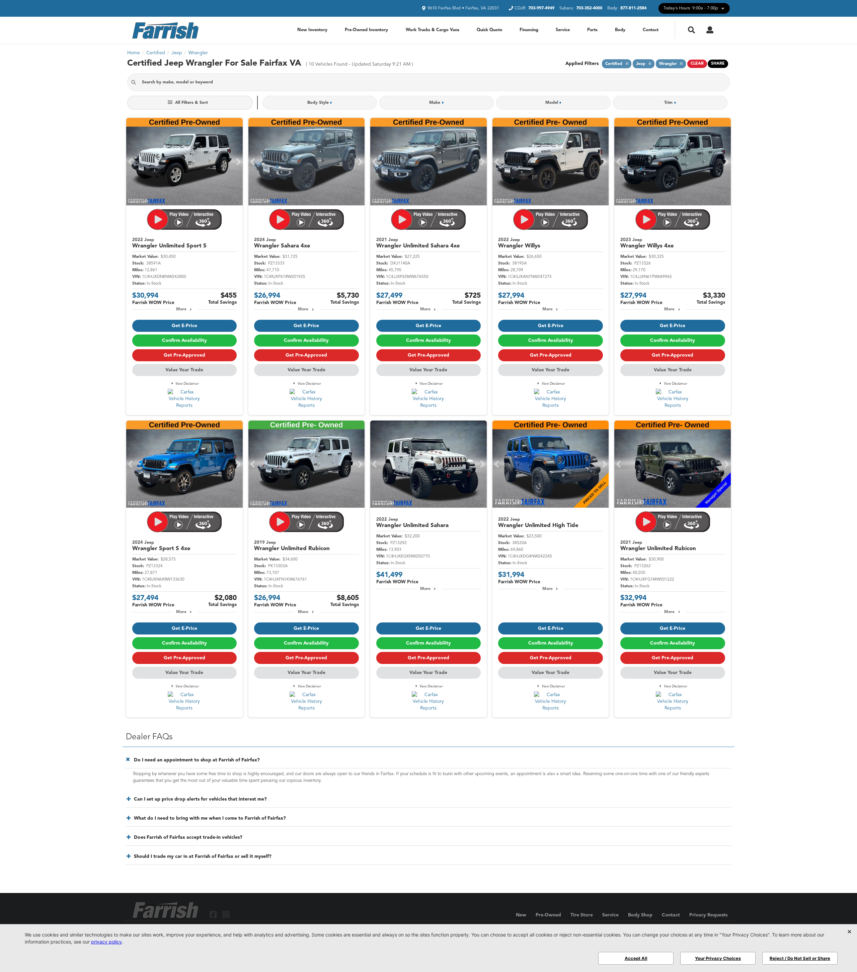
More (181, 309)
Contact (650, 30)
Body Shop (640, 915)
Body (620, 30)
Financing (529, 30)
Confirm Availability (184, 340)
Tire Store (581, 915)
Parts (592, 30)
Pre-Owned (548, 915)
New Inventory (312, 30)
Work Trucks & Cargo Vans (432, 30)
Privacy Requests (708, 915)
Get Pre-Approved (184, 355)
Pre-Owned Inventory (366, 30)
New (521, 915)
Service (563, 30)
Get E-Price (184, 325)
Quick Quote (489, 30)
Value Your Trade (184, 370)
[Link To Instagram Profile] (225, 914)
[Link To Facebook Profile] (214, 914)
